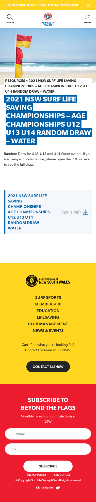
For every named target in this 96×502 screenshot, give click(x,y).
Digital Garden (45, 487)
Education (48, 310)
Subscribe (48, 466)
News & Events (48, 330)
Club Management (48, 324)
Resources (15, 80)
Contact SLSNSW (48, 366)
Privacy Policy (36, 474)
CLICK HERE (69, 5)
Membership (48, 304)
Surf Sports (48, 297)
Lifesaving (48, 317)
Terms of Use (61, 474)
